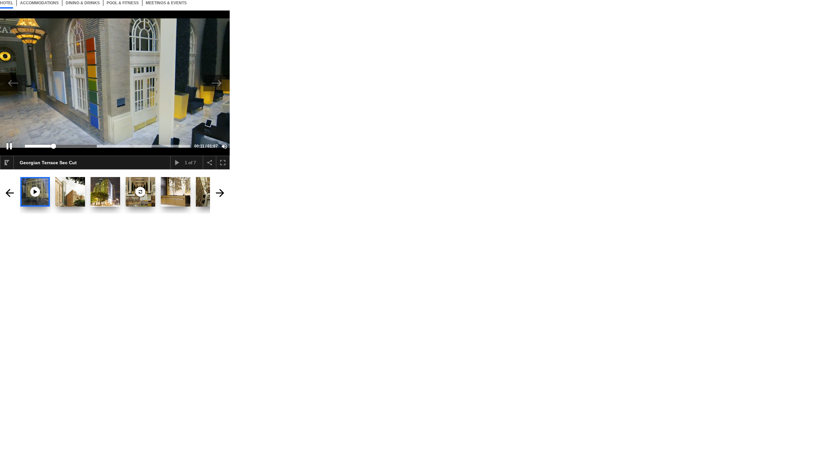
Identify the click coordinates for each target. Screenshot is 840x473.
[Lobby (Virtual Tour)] (140, 192)
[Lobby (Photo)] (175, 192)
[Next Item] (216, 83)
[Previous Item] (13, 83)
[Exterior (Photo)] (105, 192)
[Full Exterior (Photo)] (70, 192)
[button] (9, 145)
